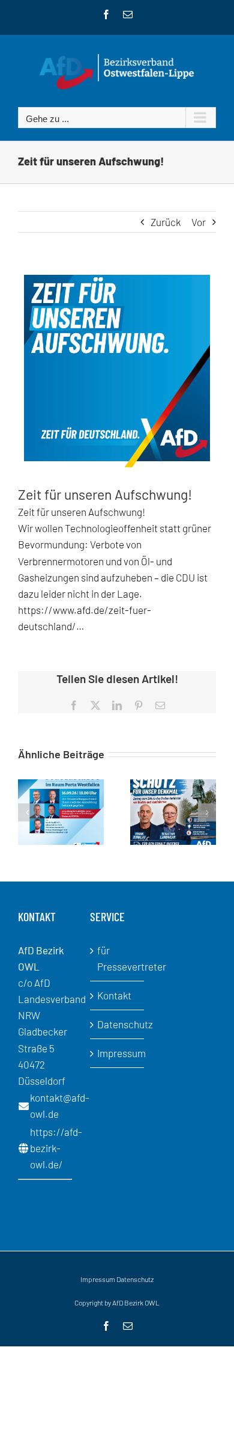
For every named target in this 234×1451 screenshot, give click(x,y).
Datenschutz (117, 1024)
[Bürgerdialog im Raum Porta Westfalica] (61, 785)
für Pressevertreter (117, 958)
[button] (27, 812)
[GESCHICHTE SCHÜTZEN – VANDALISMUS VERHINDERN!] (173, 785)
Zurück (166, 222)
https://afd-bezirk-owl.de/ (56, 1148)
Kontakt (114, 995)
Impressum (117, 1053)
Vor (198, 222)
